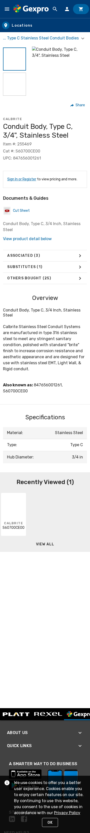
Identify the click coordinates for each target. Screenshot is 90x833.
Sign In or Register (21, 179)
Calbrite (12, 119)
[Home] (31, 9)
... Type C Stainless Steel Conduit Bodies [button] (41, 38)
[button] (14, 59)
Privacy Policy (67, 812)
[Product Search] (55, 9)
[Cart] (81, 9)
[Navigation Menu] (7, 9)
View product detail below (27, 238)
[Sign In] (67, 9)
